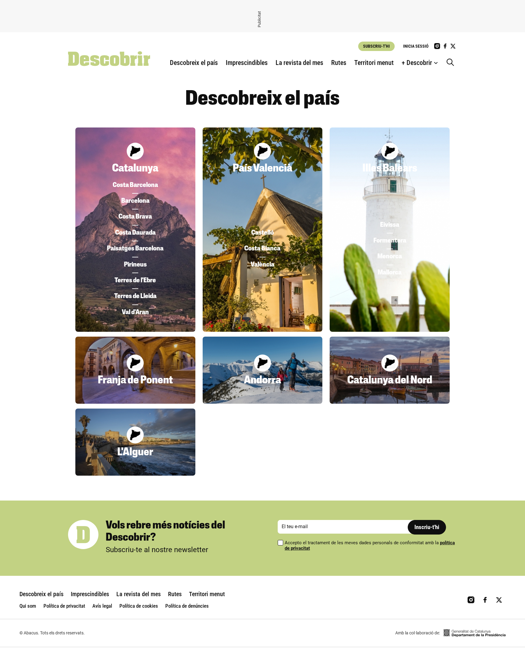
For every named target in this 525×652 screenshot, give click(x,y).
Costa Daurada (135, 232)
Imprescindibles (247, 62)
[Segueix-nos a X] (453, 46)
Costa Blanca (262, 248)
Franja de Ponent (135, 380)
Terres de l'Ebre (135, 280)
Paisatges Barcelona (135, 248)
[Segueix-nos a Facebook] (445, 46)
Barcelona (135, 201)
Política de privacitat (64, 606)
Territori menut (374, 62)
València (262, 264)
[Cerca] (452, 63)
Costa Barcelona (135, 185)
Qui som (27, 606)
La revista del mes (299, 62)
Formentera (389, 240)
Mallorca (390, 272)
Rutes (338, 62)
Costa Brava (135, 216)
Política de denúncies (187, 606)
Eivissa (389, 225)
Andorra (262, 380)
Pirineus (135, 264)
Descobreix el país (194, 62)
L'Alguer (135, 452)
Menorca (389, 256)
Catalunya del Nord (389, 380)
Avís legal (102, 606)
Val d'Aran (135, 312)
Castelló (262, 232)
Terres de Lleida (135, 296)
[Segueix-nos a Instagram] (437, 46)
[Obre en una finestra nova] (475, 633)
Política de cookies (138, 606)
